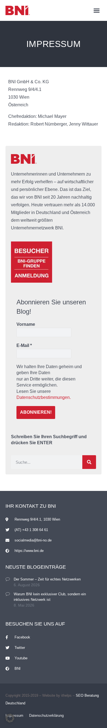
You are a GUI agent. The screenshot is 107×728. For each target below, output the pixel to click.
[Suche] (89, 462)
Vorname (25, 324)
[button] (97, 10)
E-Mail (24, 345)
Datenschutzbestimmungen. (43, 397)
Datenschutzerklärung (46, 715)
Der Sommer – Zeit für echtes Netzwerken (47, 579)
